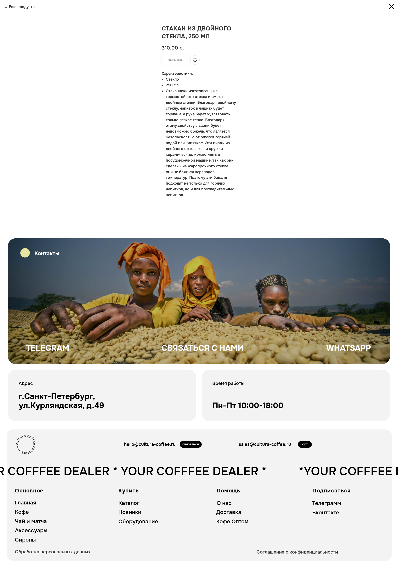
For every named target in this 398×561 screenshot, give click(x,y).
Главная (25, 502)
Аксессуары (31, 530)
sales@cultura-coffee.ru (265, 444)
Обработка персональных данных (53, 552)
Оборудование (138, 521)
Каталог (129, 503)
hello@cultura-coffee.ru (150, 444)
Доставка (228, 512)
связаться (190, 444)
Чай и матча (31, 521)
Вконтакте (325, 512)
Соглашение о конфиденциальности (297, 552)
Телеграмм (326, 503)
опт (305, 444)
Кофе (22, 512)
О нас (224, 503)
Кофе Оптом (232, 521)
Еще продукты (22, 7)
